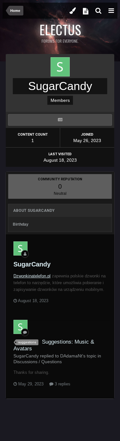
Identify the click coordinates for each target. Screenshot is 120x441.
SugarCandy (32, 264)
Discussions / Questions (37, 361)
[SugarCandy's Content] (60, 120)
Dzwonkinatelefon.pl (32, 276)
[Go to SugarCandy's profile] (20, 248)
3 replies (61, 384)
